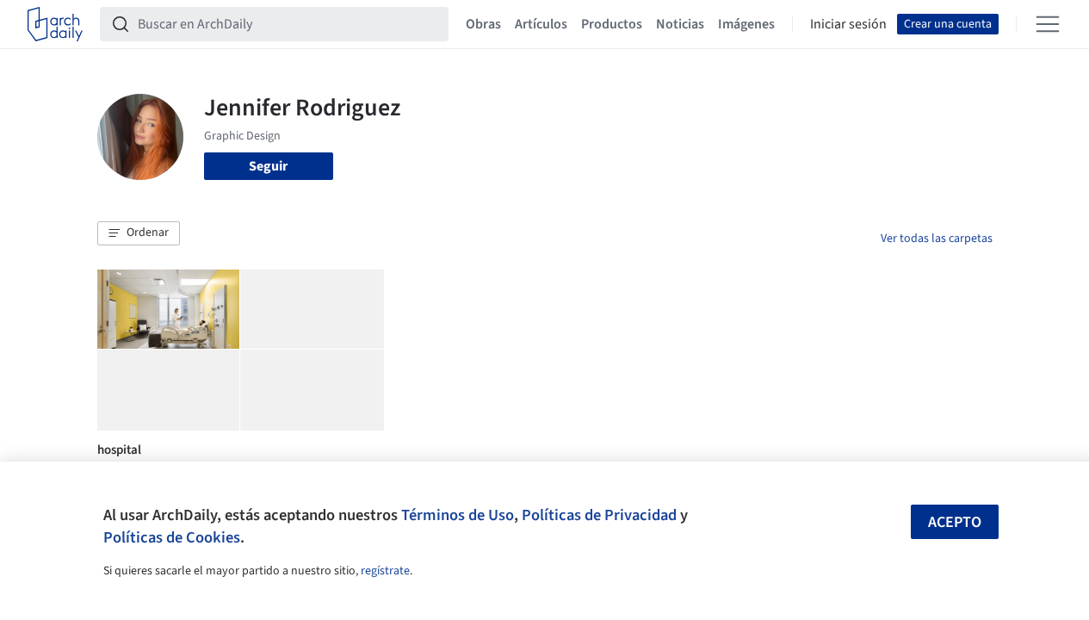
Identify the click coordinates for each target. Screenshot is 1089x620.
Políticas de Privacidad (599, 515)
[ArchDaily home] (55, 24)
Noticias (680, 24)
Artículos (541, 24)
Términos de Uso (457, 515)
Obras (483, 24)
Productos (611, 24)
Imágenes (746, 24)
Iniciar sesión (848, 24)
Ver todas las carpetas (937, 238)
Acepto (954, 522)
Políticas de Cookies (171, 537)
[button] (138, 233)
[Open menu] (1047, 24)
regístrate (385, 571)
